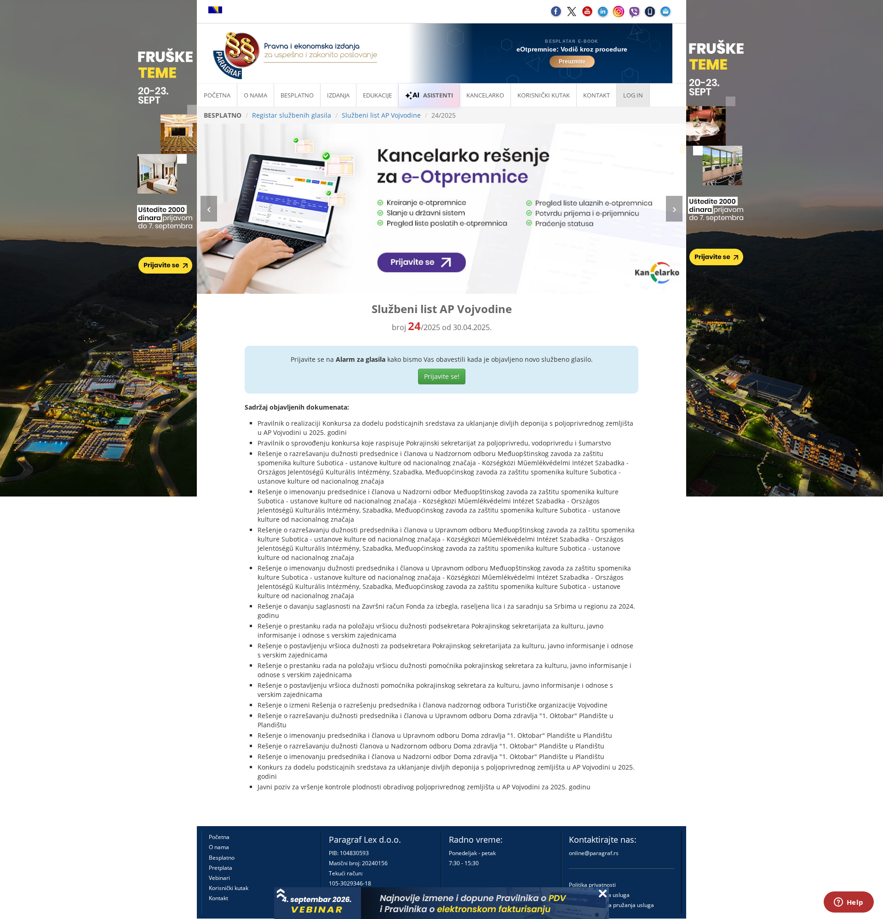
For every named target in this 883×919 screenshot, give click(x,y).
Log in (633, 95)
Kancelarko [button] (485, 95)
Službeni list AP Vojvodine (381, 115)
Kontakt (218, 898)
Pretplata (220, 868)
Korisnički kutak (228, 888)
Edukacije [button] (377, 95)
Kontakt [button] (596, 95)
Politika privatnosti (592, 885)
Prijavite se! (441, 376)
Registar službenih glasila (291, 115)
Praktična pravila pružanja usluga (611, 905)
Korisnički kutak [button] (543, 95)
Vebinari (219, 878)
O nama (255, 95)
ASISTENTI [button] (438, 95)
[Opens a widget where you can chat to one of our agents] (848, 902)
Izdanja (338, 95)
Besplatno (297, 95)
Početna (217, 95)
